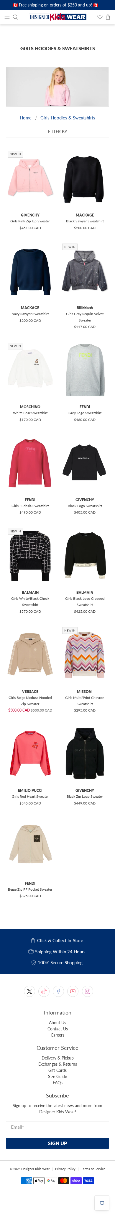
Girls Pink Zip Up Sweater (30, 221)
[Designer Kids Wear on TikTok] (44, 991)
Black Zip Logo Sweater (85, 796)
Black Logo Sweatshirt (85, 506)
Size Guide (57, 1076)
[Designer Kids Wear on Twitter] (29, 991)
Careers (57, 1034)
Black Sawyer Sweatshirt (85, 221)
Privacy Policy (65, 1169)
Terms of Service (93, 1169)
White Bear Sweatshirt (30, 413)
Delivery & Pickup (58, 1057)
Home (26, 118)
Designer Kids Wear (35, 1169)
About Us (57, 1022)
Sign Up (57, 1143)
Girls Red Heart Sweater (30, 796)
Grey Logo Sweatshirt (84, 413)
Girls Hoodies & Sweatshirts (67, 118)
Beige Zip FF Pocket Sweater (30, 889)
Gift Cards (57, 1070)
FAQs (58, 1082)
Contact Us (57, 1028)
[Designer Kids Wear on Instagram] (87, 991)
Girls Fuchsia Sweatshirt (30, 506)
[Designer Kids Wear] (57, 17)
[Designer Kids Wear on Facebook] (58, 991)
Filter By (57, 131)
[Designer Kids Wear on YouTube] (72, 991)
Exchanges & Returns (57, 1064)
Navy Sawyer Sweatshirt (30, 314)
